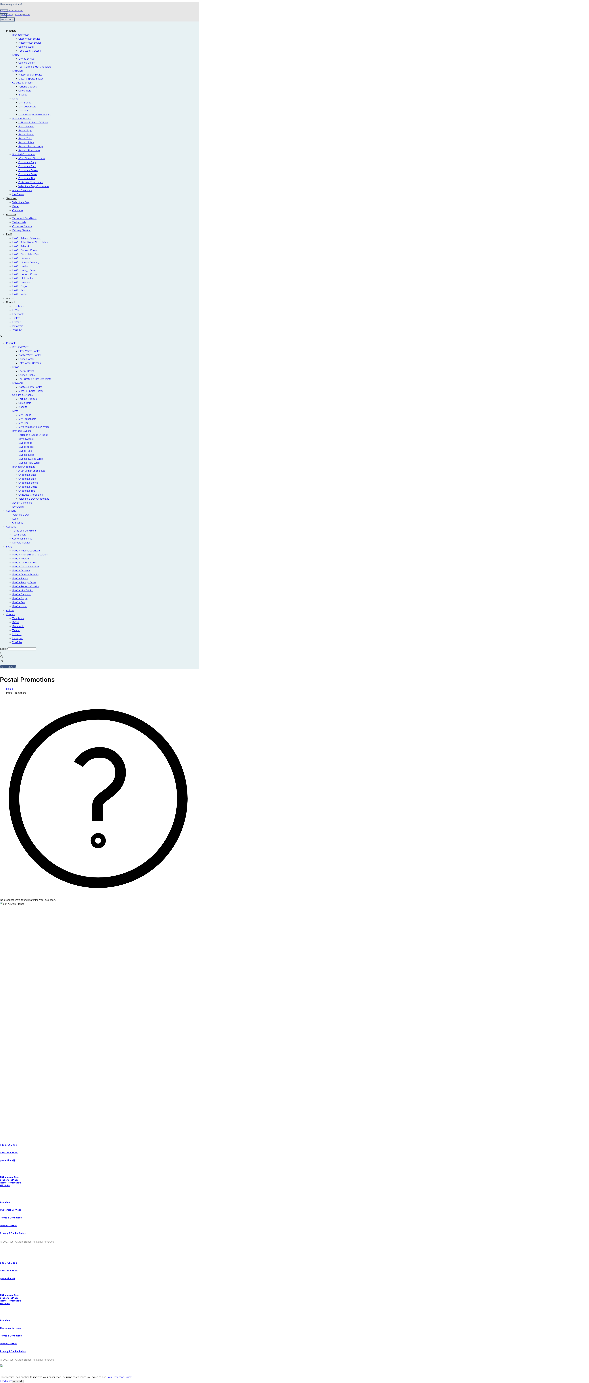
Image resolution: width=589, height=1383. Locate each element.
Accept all (17, 1381)
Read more (6, 1381)
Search (4, 648)
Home (9, 688)
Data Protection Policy (118, 1377)
